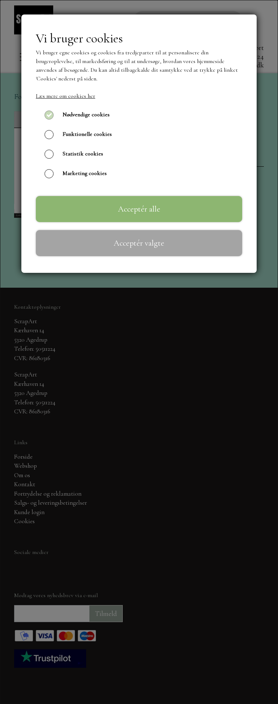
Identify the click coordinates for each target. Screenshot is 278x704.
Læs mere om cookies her (65, 96)
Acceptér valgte (139, 243)
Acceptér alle (139, 209)
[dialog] (139, 352)
